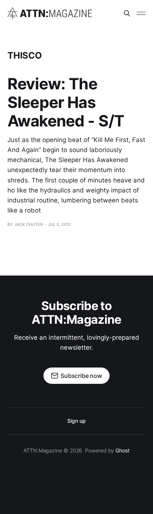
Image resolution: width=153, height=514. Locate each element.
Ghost (122, 450)
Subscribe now (81, 375)
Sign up (76, 421)
